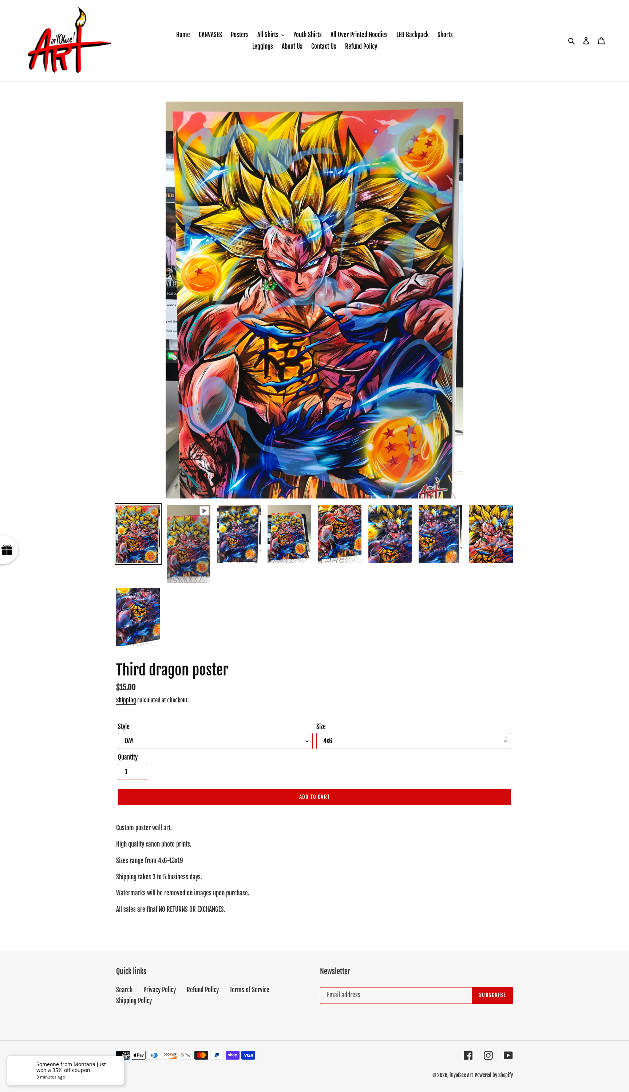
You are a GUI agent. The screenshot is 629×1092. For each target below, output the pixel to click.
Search (124, 990)
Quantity (128, 757)
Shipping (126, 700)
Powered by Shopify (494, 1075)
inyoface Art (461, 1075)
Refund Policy (203, 990)
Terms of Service (249, 990)
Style (124, 726)
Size (321, 726)
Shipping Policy (134, 1001)
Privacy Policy (159, 990)
